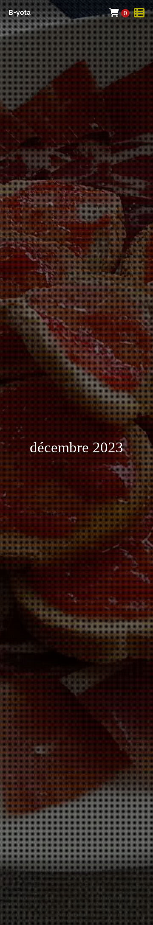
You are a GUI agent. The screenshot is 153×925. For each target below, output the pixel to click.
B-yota (19, 12)
